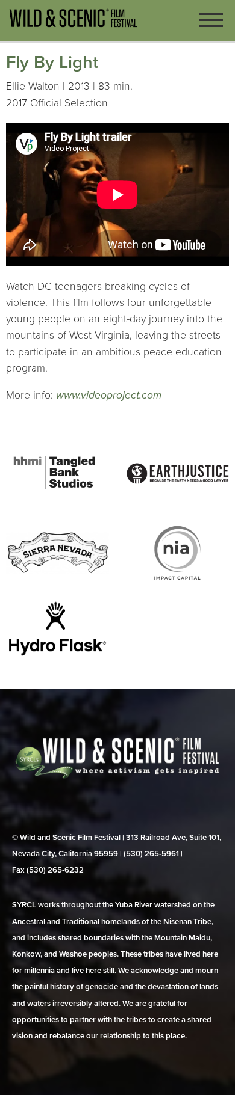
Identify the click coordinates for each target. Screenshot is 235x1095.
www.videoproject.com (108, 395)
